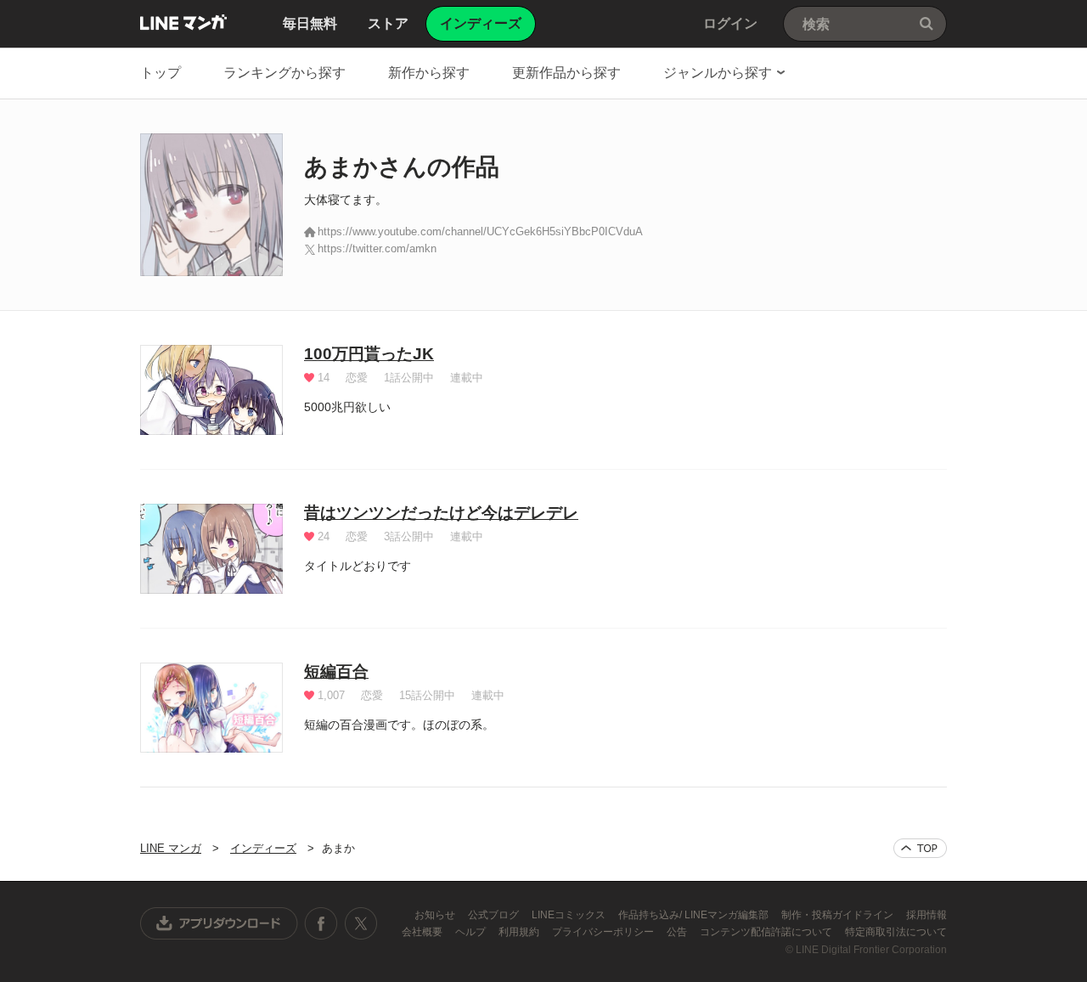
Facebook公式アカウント (321, 923)
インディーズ (263, 848)
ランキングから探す (284, 72)
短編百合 (336, 671)
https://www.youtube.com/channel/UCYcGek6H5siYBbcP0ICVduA (480, 231)
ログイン (730, 23)
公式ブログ (494, 915)
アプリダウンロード (219, 923)
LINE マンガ (183, 22)
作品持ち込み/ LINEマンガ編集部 (694, 915)
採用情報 (926, 915)
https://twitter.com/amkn (377, 248)
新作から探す (429, 72)
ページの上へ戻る (920, 848)
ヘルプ (471, 932)
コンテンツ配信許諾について (767, 932)
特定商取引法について (896, 932)
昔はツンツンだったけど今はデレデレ (441, 513)
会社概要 (423, 932)
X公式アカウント (360, 923)
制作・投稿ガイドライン (838, 915)
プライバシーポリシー (604, 932)
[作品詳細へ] (211, 390)
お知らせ (436, 915)
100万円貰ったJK (369, 354)
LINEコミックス (570, 915)
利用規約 (520, 932)
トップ (160, 72)
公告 (678, 932)
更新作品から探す (566, 72)
